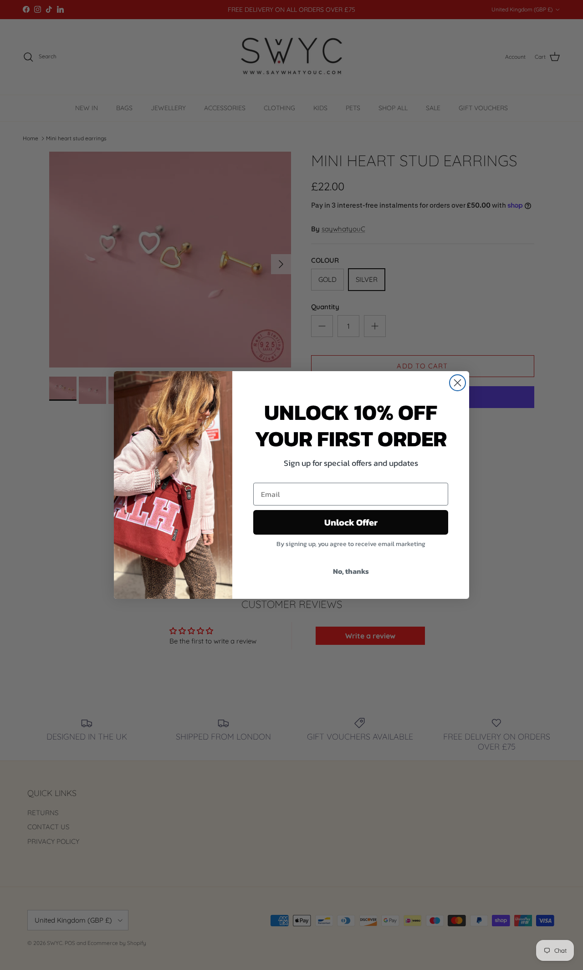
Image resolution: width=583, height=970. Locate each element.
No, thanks (351, 571)
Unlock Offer (351, 522)
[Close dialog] (457, 383)
